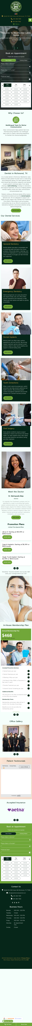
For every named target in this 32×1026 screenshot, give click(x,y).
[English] (15, 14)
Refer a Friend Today (11, 604)
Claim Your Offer (10, 560)
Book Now (7, 537)
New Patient (8, 60)
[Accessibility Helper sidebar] (30, 20)
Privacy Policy (25, 1017)
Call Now (8, 1024)
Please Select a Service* (8, 63)
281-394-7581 (17, 19)
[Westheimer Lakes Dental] (16, 6)
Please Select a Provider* (8, 70)
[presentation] (14, 611)
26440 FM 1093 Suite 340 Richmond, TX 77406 (17, 16)
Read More (8, 261)
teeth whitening (12, 186)
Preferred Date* (5, 76)
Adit (27, 1019)
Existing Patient (23, 60)
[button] (14, 48)
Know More (16, 210)
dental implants (25, 196)
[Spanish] (16, 14)
